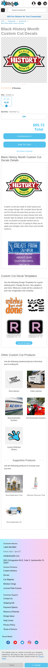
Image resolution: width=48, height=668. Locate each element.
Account (34, 3)
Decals (6, 575)
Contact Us (8, 599)
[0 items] (45, 3)
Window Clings (9, 584)
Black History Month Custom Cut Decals (12, 23)
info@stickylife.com (11, 556)
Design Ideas (11, 21)
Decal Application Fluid (14, 495)
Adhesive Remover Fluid (36, 495)
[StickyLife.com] (10, 3)
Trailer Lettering (36, 391)
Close (11, 665)
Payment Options (10, 607)
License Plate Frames (12, 588)
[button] (3, 10)
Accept (37, 665)
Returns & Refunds (11, 612)
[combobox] (27, 10)
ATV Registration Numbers (36, 418)
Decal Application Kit (14, 522)
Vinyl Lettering (14, 391)
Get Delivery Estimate (25, 151)
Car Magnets (8, 579)
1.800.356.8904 (9, 547)
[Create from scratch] (24, 247)
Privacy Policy (9, 625)
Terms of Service (10, 629)
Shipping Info (8, 603)
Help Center (8, 620)
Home (2, 21)
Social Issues (22, 21)
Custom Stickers (10, 571)
